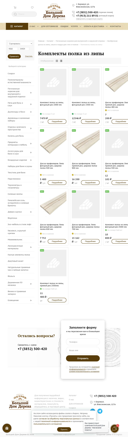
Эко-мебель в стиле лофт (19, 224)
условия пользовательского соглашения (84, 371)
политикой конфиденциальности (84, 368)
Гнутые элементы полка (19, 255)
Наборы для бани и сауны (20, 166)
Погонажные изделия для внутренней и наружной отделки (16, 92)
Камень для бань (16, 136)
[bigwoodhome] (54, 11)
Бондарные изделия (17, 160)
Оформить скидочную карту (89, 19)
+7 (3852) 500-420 (105, 396)
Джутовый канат (15, 261)
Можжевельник (15, 239)
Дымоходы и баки (16, 112)
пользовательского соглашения (48, 424)
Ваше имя (73, 350)
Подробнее (57, 121)
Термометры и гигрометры (15, 186)
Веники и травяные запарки (17, 292)
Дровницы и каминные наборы (19, 119)
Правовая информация (64, 434)
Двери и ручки (15, 212)
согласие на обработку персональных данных (59, 419)
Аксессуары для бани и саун (15, 152)
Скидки (11, 73)
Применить (14, 56)
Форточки (12, 218)
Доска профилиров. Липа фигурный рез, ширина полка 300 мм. (52, 165)
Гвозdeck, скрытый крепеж (17, 231)
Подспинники (14, 179)
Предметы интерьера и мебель (17, 143)
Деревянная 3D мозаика (15, 283)
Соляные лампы (15, 194)
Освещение (13, 300)
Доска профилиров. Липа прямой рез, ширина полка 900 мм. (84, 165)
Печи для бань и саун (15, 104)
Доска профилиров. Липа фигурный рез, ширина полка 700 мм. (86, 227)
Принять (64, 429)
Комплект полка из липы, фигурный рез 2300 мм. (84, 103)
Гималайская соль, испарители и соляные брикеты (18, 203)
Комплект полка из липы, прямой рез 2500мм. (52, 284)
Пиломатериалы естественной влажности (19, 81)
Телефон (73, 342)
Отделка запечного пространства (17, 128)
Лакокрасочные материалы (15, 247)
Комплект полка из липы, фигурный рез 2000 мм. (52, 103)
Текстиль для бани (16, 172)
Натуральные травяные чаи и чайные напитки (19, 268)
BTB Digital (117, 434)
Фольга (11, 276)
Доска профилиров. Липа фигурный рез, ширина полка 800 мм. (52, 227)
